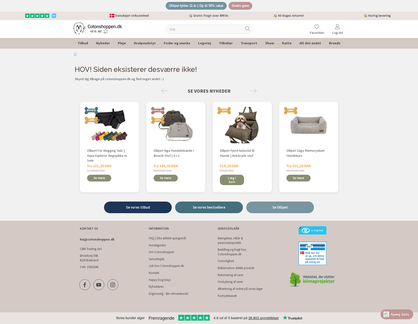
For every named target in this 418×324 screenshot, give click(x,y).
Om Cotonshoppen (161, 252)
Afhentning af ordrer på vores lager (240, 289)
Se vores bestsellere (209, 207)
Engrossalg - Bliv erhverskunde (168, 294)
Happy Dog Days (160, 280)
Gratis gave (240, 6)
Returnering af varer (230, 275)
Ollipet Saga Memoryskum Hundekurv (305, 153)
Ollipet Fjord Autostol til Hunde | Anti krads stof (237, 153)
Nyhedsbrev (156, 287)
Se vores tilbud (138, 207)
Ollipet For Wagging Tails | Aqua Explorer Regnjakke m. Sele (107, 155)
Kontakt (154, 273)
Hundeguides (157, 245)
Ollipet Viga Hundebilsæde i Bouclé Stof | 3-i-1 (174, 153)
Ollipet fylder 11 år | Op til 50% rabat (196, 6)
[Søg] (247, 29)
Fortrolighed (226, 261)
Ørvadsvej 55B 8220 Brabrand (89, 258)
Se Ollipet (280, 207)
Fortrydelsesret (227, 296)
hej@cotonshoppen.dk (97, 239)
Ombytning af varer (230, 282)
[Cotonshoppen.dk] (98, 28)
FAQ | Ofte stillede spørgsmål (167, 238)
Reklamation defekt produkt (236, 268)
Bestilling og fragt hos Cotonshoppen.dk (232, 252)
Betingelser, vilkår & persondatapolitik (230, 240)
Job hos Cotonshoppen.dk (166, 266)
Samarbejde (156, 259)
